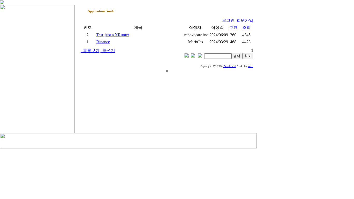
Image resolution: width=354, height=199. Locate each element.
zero (250, 66)
